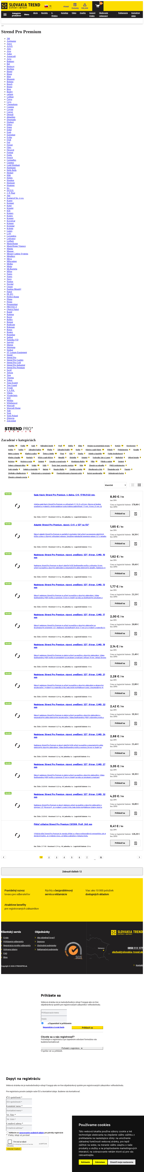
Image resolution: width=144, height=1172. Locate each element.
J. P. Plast (11, 193)
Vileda (10, 393)
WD (9, 398)
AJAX (10, 46)
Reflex (10, 319)
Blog (5, 957)
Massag (10, 251)
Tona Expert (12, 383)
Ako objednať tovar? (46, 938)
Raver (9, 317)
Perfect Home (13, 297)
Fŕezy (62, 453)
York (9, 413)
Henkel (10, 173)
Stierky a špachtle (95, 453)
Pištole (109, 449)
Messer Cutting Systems (17, 254)
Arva (9, 59)
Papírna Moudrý (14, 289)
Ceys (9, 102)
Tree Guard (12, 385)
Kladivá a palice (31, 453)
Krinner (10, 223)
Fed (8, 142)
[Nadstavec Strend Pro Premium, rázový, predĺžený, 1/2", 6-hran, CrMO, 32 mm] (17, 805)
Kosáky (136, 449)
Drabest (10, 122)
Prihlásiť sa (120, 513)
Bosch (9, 84)
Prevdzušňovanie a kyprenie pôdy (69, 473)
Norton (10, 281)
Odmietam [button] (100, 1162)
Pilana (9, 299)
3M (8, 38)
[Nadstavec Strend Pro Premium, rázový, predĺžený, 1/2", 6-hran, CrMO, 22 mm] (17, 715)
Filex (9, 147)
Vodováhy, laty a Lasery (101, 457)
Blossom (10, 79)
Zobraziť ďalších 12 (72, 871)
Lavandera (11, 236)
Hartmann (11, 167)
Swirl (9, 370)
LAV (9, 233)
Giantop (10, 162)
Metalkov (11, 256)
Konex (10, 216)
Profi (60, 446)
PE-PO (10, 294)
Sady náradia (13, 469)
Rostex (10, 332)
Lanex (9, 231)
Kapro (9, 200)
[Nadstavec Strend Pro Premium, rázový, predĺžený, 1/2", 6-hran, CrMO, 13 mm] (17, 595)
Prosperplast (12, 304)
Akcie (35, 13)
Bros (9, 89)
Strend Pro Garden (15, 360)
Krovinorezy (131, 446)
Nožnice (11, 461)
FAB (9, 140)
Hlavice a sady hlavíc (93, 449)
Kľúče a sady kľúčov (45, 457)
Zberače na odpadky (96, 465)
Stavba (80, 453)
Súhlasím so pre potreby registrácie (36, 1132)
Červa (9, 99)
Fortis (9, 155)
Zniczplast (11, 421)
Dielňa (70, 446)
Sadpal (10, 337)
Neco (9, 279)
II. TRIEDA (54, 14)
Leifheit (10, 241)
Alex (9, 49)
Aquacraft (11, 56)
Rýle (81, 465)
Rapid (9, 312)
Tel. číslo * (11, 1115)
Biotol (9, 71)
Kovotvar (11, 221)
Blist (9, 76)
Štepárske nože (113, 469)
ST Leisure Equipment (17, 352)
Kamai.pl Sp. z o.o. (15, 198)
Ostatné (84, 457)
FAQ (5, 953)
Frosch (10, 157)
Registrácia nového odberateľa (17, 945)
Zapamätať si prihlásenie (60, 1023)
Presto (9, 302)
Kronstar (10, 226)
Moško (10, 264)
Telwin (10, 372)
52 (101, 857)
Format (10, 152)
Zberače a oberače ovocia (17, 477)
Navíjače (29, 457)
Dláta (80, 446)
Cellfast (10, 97)
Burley (10, 92)
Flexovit (10, 150)
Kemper (10, 203)
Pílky (92, 461)
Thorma (10, 378)
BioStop (10, 69)
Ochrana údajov (10, 949)
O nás (5, 938)
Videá (74, 13)
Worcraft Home (14, 408)
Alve (9, 51)
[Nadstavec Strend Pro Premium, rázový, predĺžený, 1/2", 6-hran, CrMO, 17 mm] (17, 625)
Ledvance (11, 238)
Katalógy (64, 13)
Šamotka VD (12, 340)
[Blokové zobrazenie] (139, 485)
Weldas (10, 400)
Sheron (10, 345)
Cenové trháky (92, 14)
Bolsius (10, 81)
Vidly (44, 465)
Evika (9, 137)
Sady (33, 446)
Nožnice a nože (26, 461)
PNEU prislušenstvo (117, 465)
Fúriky (23, 446)
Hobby (10, 449)
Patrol (9, 291)
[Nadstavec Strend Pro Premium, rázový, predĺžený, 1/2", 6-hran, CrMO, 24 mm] (17, 745)
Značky (83, 13)
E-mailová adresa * (14, 1123)
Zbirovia (10, 418)
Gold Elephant (13, 165)
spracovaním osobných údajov (31, 1132)
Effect (9, 124)
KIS (8, 210)
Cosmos (10, 107)
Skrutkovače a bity (95, 469)
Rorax (9, 329)
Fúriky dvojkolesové (115, 453)
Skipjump (11, 347)
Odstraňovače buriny (116, 473)
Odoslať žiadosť (13, 1149)
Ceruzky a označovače (57, 461)
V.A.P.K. (11, 390)
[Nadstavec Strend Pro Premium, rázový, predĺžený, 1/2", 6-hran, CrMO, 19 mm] (17, 655)
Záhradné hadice (35, 449)
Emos (9, 127)
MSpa (9, 271)
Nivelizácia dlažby (78, 461)
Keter (9, 205)
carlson (10, 94)
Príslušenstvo (123, 449)
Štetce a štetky (48, 453)
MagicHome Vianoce (16, 246)
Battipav (10, 61)
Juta (8, 195)
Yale (9, 410)
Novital (10, 284)
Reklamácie (123, 13)
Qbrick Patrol (13, 309)
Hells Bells (11, 170)
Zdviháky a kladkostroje (17, 473)
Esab (9, 132)
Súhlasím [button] (85, 1162)
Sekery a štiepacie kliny (16, 465)
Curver (10, 112)
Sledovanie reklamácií (103, 14)
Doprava (41, 941)
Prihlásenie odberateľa (13, 941)
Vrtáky (34, 465)
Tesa (9, 375)
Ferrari (10, 145)
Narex (9, 274)
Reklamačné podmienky (47, 949)
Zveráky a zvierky (76, 469)
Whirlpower (12, 403)
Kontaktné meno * (14, 1106)
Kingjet (10, 208)
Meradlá (61, 457)
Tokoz (9, 380)
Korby (78, 449)
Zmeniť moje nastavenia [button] (121, 1162)
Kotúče (117, 446)
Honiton (10, 180)
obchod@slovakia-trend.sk (127, 952)
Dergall (10, 114)
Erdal (9, 130)
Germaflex (11, 160)
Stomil (10, 355)
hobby (21, 449)
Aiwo (9, 43)
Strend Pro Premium (16, 367)
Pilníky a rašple (106, 461)
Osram (10, 286)
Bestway (10, 66)
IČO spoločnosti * (14, 1097)
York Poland (12, 415)
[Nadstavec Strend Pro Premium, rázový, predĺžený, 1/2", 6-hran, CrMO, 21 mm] (17, 685)
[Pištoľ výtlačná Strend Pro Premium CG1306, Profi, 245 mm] (17, 835)
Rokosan (11, 327)
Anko (9, 54)
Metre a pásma (13, 453)
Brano (9, 86)
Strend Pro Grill (14, 362)
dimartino (11, 117)
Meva (9, 259)
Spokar (10, 350)
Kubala (10, 228)
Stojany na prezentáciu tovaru (98, 446)
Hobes (10, 178)
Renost (10, 322)
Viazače (127, 469)
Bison (9, 74)
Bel (8, 64)
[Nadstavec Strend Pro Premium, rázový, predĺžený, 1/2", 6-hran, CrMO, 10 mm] (17, 566)
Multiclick (119, 457)
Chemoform (12, 104)
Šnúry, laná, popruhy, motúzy (63, 465)
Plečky (49, 449)
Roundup (11, 334)
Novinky (44, 13)
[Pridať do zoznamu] (135, 513)
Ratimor (10, 314)
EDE (71, 453)
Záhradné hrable (64, 449)
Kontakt (139, 965)
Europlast (11, 135)
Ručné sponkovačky (94, 473)
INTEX (10, 190)
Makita (10, 248)
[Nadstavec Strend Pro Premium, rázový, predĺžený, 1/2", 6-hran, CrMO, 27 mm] (17, 775)
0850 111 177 (135, 947)
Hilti (9, 175)
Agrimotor (11, 41)
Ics (8, 188)
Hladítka (11, 446)
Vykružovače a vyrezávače (40, 473)
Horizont (11, 183)
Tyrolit (10, 388)
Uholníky (73, 457)
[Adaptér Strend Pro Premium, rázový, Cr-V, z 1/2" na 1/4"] (17, 536)
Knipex (10, 213)
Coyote (10, 109)
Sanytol (10, 342)
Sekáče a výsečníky (30, 469)
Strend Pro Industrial (16, 365)
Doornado (11, 119)
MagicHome (12, 243)
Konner (10, 218)
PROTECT (12, 307)
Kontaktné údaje (135, 14)
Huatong (10, 185)
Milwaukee (12, 261)
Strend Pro (11, 357)
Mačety (45, 469)
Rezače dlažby (59, 469)
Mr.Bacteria (12, 269)
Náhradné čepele (46, 446)
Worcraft (10, 405)
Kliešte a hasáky (14, 457)
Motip (9, 266)
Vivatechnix (12, 395)
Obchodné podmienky (46, 945)
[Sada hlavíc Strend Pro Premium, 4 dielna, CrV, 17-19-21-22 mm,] (17, 506)
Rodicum (11, 324)
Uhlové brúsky (133, 457)
